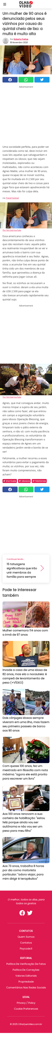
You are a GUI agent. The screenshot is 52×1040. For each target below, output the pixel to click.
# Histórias (39, 481)
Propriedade (26, 981)
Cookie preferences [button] (26, 1008)
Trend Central (12, 198)
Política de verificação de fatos (26, 964)
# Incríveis (9, 481)
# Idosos (24, 481)
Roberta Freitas (21, 39)
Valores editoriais (26, 975)
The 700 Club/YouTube (11, 230)
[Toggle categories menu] (4, 4)
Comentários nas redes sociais (26, 987)
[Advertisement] (26, 114)
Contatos (26, 942)
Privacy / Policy (26, 1003)
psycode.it (26, 948)
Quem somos (26, 937)
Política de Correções (26, 970)
